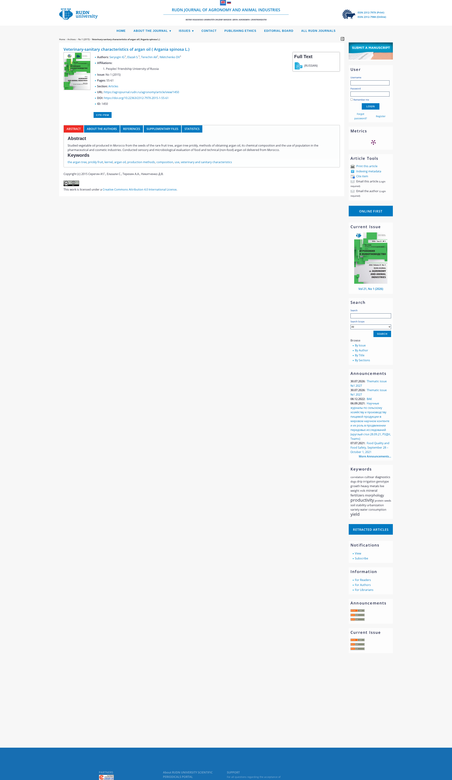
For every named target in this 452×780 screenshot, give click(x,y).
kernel (109, 162)
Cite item (362, 176)
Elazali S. (132, 57)
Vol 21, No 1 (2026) (370, 289)
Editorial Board (278, 30)
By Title (359, 355)
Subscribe (361, 558)
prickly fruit (95, 162)
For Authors (363, 585)
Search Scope (357, 321)
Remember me (361, 99)
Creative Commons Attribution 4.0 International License (140, 189)
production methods (141, 162)
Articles (113, 86)
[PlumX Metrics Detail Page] (373, 142)
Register (381, 116)
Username (355, 77)
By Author (361, 350)
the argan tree (77, 162)
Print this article (366, 166)
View (358, 553)
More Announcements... (375, 456)
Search (354, 310)
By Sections (362, 360)
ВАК (369, 399)
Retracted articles (371, 529)
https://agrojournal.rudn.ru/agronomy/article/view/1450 (141, 92)
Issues (185, 30)
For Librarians (364, 590)
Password (355, 88)
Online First (370, 211)
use (177, 162)
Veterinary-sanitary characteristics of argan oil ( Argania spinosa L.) (126, 39)
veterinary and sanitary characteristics (206, 162)
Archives (71, 39)
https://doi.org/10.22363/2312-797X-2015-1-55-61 (136, 98)
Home (121, 30)
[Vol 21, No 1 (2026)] (370, 283)
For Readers (363, 580)
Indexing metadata (368, 171)
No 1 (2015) (84, 39)
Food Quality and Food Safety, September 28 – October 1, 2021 (369, 447)
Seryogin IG (117, 57)
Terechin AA (149, 57)
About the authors (102, 129)
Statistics (192, 129)
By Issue (360, 345)
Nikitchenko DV (170, 57)
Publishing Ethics (240, 30)
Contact (209, 30)
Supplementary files (162, 129)
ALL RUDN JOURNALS (318, 30)
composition (164, 162)
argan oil (120, 162)
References (131, 129)
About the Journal (150, 30)
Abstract (74, 129)
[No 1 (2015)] (77, 89)
